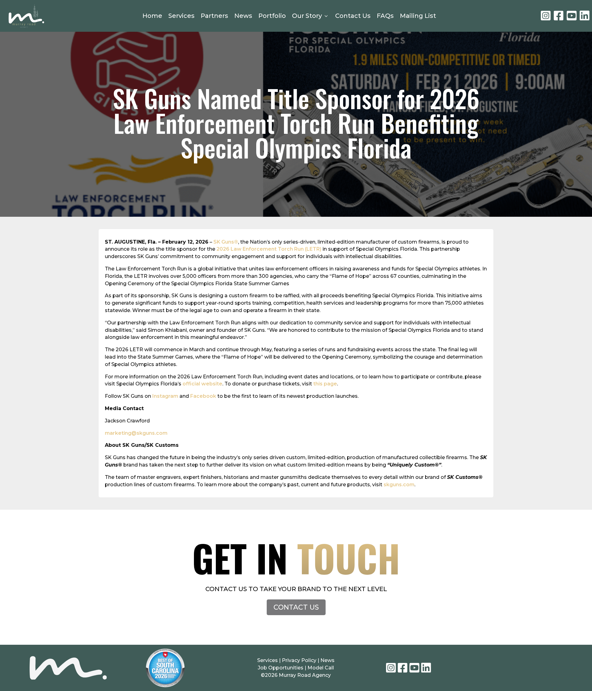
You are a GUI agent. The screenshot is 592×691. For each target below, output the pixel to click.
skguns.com (399, 484)
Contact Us (353, 15)
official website (202, 384)
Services (181, 15)
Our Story (310, 15)
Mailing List (418, 15)
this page (325, 384)
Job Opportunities (280, 668)
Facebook (203, 396)
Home (152, 15)
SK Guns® (225, 242)
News (243, 15)
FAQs (385, 15)
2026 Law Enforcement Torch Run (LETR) (268, 249)
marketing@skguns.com (136, 433)
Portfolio (272, 15)
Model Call (320, 668)
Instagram (165, 396)
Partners (214, 15)
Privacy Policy (300, 660)
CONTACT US (296, 607)
